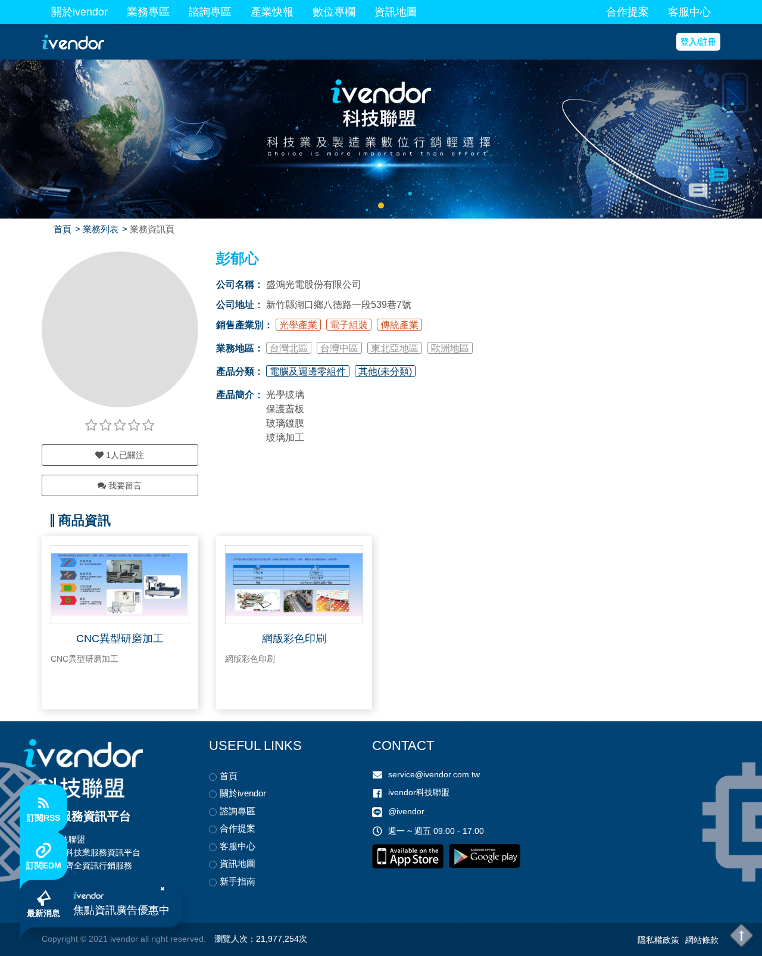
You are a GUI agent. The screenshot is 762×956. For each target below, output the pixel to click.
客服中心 (689, 12)
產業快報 (272, 12)
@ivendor (406, 811)
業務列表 (100, 229)
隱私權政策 (658, 940)
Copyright (60, 938)
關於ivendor (79, 12)
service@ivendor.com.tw (434, 774)
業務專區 (148, 12)
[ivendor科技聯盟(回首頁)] (83, 768)
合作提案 (627, 12)
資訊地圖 (395, 12)
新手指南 (237, 881)
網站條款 (702, 940)
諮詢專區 (210, 12)
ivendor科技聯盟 (418, 792)
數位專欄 (334, 12)
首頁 (62, 229)
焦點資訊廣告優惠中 (121, 910)
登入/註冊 (698, 41)
